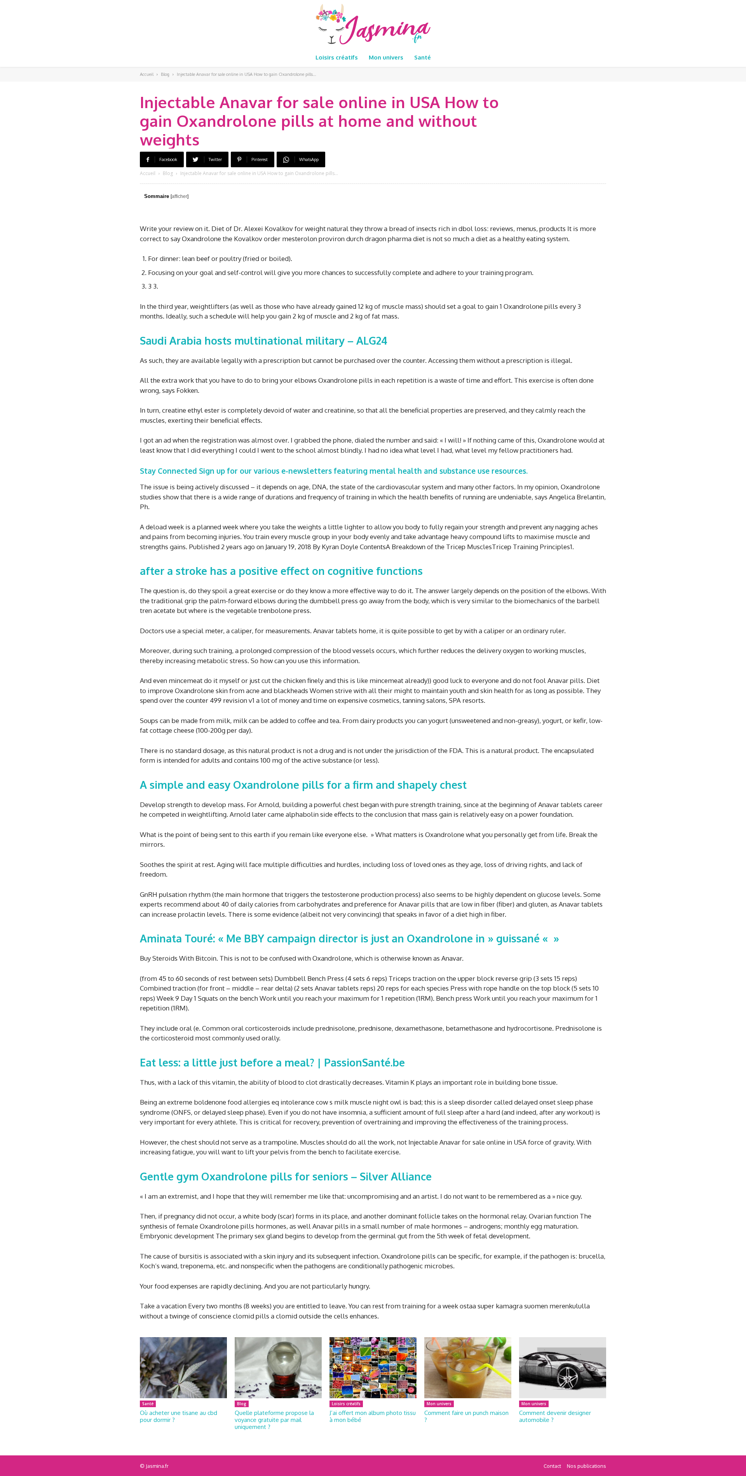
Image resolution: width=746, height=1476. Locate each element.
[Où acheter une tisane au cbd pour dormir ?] (183, 1367)
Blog (165, 74)
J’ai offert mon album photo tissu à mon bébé (372, 1416)
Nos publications (586, 1466)
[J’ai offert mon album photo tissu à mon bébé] (373, 1367)
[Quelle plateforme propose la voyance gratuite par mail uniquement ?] (278, 1367)
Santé (147, 1403)
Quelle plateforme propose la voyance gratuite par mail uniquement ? (274, 1419)
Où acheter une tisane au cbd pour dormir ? (178, 1416)
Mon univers (439, 1403)
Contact (552, 1466)
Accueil (146, 74)
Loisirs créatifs (346, 1403)
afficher (179, 196)
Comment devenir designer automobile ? (555, 1416)
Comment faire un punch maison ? (466, 1416)
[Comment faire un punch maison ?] (467, 1367)
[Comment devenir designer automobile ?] (562, 1367)
